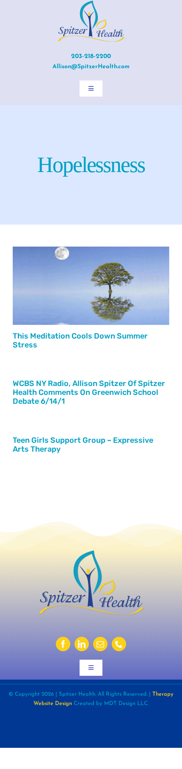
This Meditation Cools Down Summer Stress (80, 340)
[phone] (119, 644)
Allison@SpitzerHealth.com (91, 67)
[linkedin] (81, 644)
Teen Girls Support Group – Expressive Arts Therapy (83, 445)
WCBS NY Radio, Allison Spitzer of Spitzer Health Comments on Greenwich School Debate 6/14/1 (89, 392)
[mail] (100, 644)
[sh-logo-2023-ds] (91, 4)
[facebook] (63, 644)
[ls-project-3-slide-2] (91, 250)
